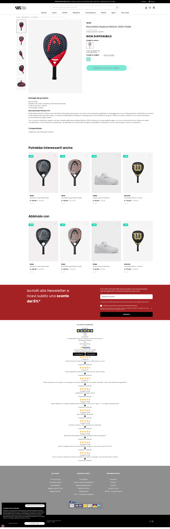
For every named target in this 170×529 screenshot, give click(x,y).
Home (18, 17)
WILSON (127, 196)
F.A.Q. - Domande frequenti (83, 494)
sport (113, 13)
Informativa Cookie (24, 518)
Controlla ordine (55, 482)
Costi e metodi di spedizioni (83, 482)
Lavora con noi (113, 488)
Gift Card (125, 13)
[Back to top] (166, 519)
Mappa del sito (55, 491)
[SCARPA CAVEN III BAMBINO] (106, 172)
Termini (113, 485)
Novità (43, 13)
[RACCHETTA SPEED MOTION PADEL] (75, 172)
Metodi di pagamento (83, 485)
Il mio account (55, 479)
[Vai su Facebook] (150, 521)
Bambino (76, 13)
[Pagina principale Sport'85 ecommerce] (21, 8)
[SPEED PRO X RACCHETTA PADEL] (43, 172)
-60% (31, 156)
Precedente (79, 354)
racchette (34, 17)
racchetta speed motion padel (71, 198)
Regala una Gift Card (55, 488)
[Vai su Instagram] (152, 521)
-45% (126, 156)
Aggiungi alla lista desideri (129, 67)
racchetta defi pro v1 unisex (133, 198)
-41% (62, 156)
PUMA (95, 196)
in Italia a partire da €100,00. (85, 1)
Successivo (91, 354)
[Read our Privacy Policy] (152, 308)
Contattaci (83, 479)
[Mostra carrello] (154, 7)
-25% (94, 156)
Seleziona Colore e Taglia (106, 68)
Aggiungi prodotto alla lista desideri (55, 155)
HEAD (32, 196)
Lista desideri (55, 485)
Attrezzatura (91, 13)
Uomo (54, 13)
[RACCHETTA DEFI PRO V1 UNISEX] (138, 172)
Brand (103, 13)
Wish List (150, 8)
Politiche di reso (83, 488)
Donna (64, 13)
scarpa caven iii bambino (101, 198)
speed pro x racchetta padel (39, 198)
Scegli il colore (92, 40)
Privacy (113, 482)
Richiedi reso (83, 491)
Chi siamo (113, 479)
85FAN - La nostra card (113, 491)
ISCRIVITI (126, 314)
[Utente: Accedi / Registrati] (146, 8)
